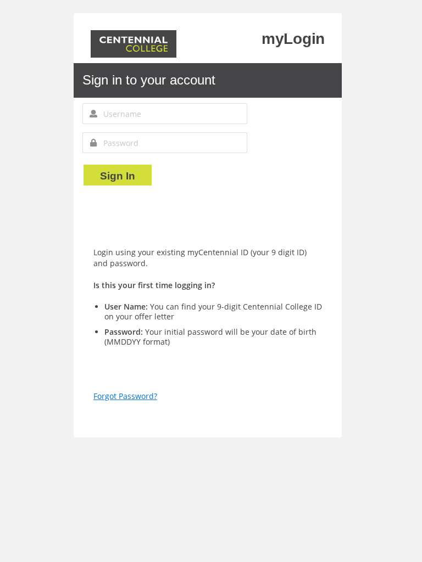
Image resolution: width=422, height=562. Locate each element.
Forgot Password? (125, 396)
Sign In (117, 176)
